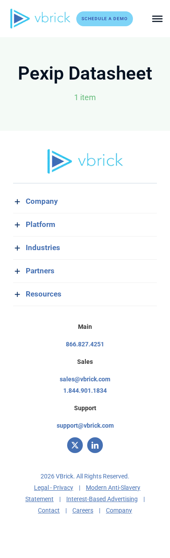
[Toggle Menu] (157, 18)
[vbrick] (40, 11)
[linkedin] (95, 445)
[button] (85, 201)
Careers (82, 510)
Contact (49, 510)
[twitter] (75, 445)
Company (119, 510)
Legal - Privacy (53, 487)
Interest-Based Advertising (102, 498)
